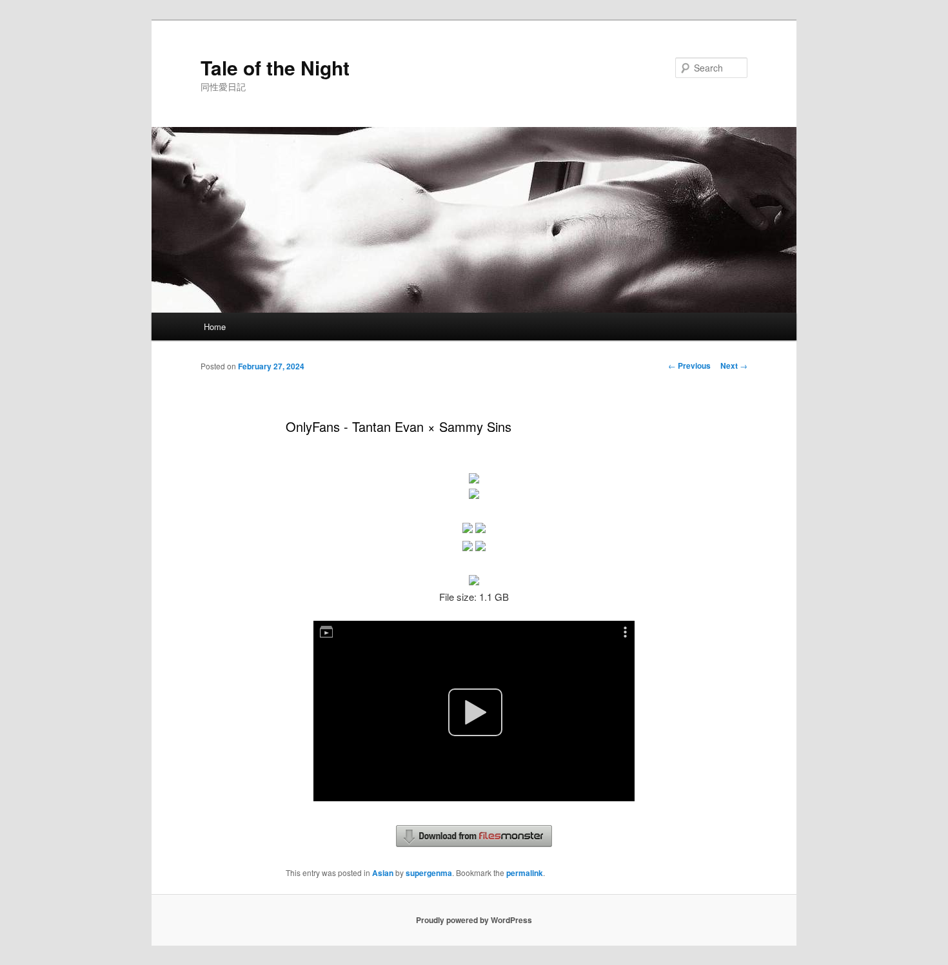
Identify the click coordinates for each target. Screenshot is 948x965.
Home (215, 326)
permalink (524, 873)
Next (733, 365)
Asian (382, 873)
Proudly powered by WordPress (474, 920)
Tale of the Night (275, 67)
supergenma (429, 873)
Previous (689, 365)
